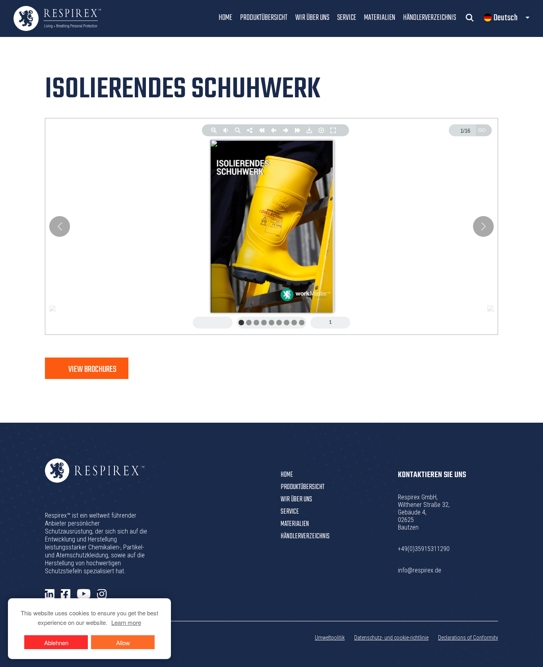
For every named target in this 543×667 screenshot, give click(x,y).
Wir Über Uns (312, 18)
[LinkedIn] (49, 594)
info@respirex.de (419, 570)
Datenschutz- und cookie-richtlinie (391, 637)
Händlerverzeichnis (429, 18)
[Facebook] (65, 594)
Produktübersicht (263, 18)
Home (225, 18)
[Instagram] (102, 594)
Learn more (126, 622)
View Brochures (92, 369)
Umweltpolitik (330, 637)
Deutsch (506, 18)
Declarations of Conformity (468, 637)
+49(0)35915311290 (424, 549)
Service (346, 18)
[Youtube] (84, 594)
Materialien (379, 18)
